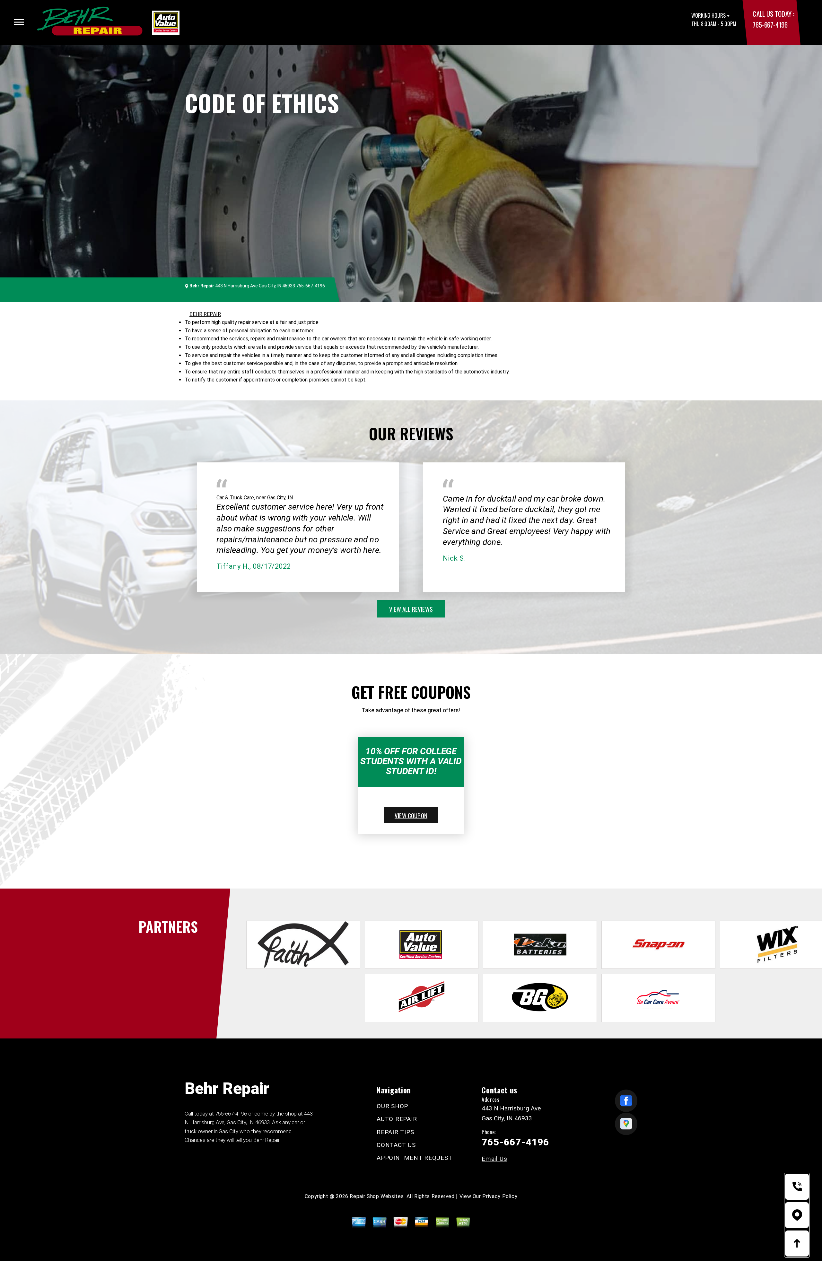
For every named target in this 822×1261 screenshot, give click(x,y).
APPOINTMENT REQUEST (414, 1157)
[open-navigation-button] (19, 22)
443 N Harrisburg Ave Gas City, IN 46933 (255, 285)
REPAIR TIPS (395, 1132)
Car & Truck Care (235, 498)
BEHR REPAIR (205, 314)
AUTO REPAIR (397, 1119)
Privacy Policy (499, 1196)
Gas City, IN (280, 498)
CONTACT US (396, 1145)
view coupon (411, 815)
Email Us (494, 1159)
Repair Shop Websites (377, 1196)
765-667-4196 (770, 25)
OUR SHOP (392, 1106)
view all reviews (411, 608)
